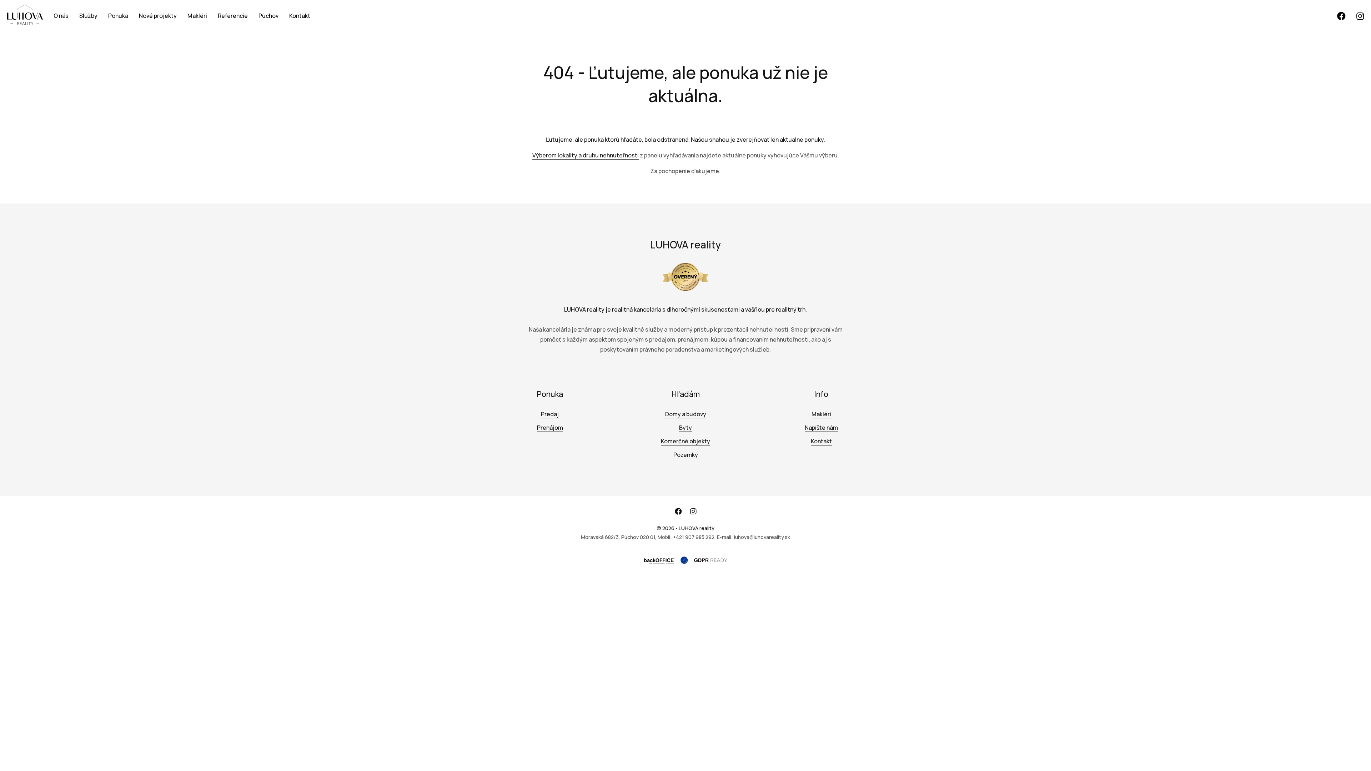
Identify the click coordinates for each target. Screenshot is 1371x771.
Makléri (197, 16)
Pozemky (685, 455)
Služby (88, 16)
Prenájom (550, 428)
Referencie (233, 16)
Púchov (268, 16)
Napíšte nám (821, 428)
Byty (685, 428)
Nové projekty (158, 16)
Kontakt (299, 16)
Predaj (550, 414)
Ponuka (118, 16)
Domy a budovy (685, 414)
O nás (61, 16)
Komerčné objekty (685, 441)
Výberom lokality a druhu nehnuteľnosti (585, 155)
